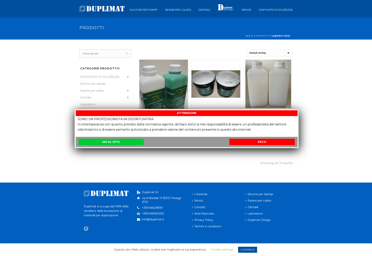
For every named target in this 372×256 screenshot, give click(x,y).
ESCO (262, 142)
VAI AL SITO (111, 142)
